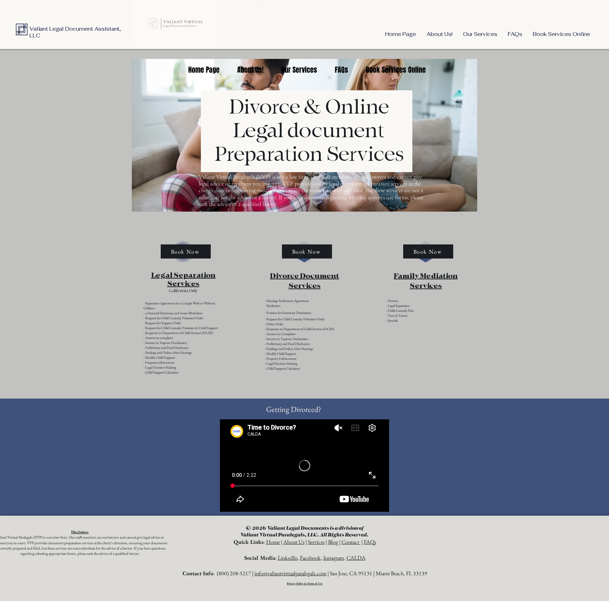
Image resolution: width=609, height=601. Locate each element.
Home (273, 542)
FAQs (370, 542)
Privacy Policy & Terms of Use (304, 583)
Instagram (333, 557)
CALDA (355, 557)
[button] (480, 34)
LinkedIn (287, 557)
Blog (333, 542)
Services (316, 542)
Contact (351, 542)
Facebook (310, 557)
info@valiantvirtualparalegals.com (290, 573)
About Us (293, 542)
